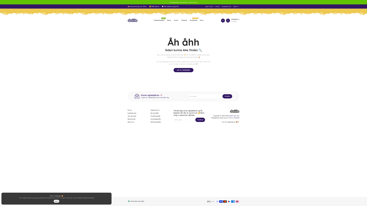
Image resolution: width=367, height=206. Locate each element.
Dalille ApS (232, 116)
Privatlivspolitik (155, 116)
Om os (130, 110)
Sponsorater (132, 119)
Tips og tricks (132, 116)
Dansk (235, 6)
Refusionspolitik (156, 122)
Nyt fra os (131, 122)
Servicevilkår (155, 113)
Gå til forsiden (183, 70)
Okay (56, 201)
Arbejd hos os (155, 110)
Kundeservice (226, 6)
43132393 (236, 118)
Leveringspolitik (156, 119)
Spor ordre (209, 6)
